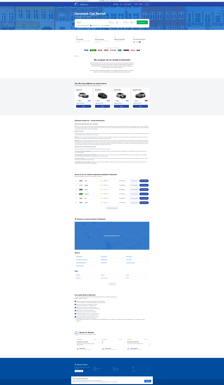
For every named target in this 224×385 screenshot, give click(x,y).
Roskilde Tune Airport (130, 262)
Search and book (144, 180)
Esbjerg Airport (104, 259)
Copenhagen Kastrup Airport (82, 259)
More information (134, 180)
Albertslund (78, 278)
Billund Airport (129, 256)
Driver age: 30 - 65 (95, 25)
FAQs (95, 367)
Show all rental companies (112, 208)
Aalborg (102, 275)
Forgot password (116, 368)
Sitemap (95, 370)
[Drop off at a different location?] (76, 25)
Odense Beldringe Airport (81, 262)
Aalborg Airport (79, 256)
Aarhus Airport (104, 256)
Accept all (148, 381)
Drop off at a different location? (83, 25)
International (115, 4)
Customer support (127, 4)
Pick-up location (79, 21)
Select (83, 106)
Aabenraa (78, 275)
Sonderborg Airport (80, 265)
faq (83, 298)
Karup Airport (129, 259)
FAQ (121, 4)
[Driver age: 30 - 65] (90, 25)
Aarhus (127, 275)
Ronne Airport (104, 262)
